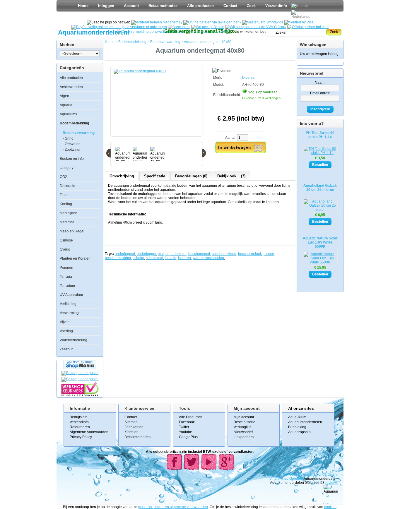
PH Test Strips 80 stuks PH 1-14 (320, 135)
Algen (64, 96)
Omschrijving (122, 176)
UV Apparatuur (71, 295)
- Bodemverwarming (79, 131)
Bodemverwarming (165, 42)
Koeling (66, 204)
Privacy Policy (81, 437)
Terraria (66, 277)
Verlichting (68, 304)
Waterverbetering (73, 340)
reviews (331, 483)
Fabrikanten (133, 427)
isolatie (170, 258)
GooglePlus (188, 437)
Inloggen (106, 6)
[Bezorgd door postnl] (79, 373)
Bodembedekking (74, 123)
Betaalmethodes (162, 6)
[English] (299, 6)
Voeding (66, 331)
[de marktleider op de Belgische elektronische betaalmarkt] (179, 27)
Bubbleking (297, 427)
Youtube (185, 432)
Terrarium (67, 286)
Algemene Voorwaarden (89, 432)
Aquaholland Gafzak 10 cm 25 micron (320, 188)
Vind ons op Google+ (286, 479)
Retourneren (80, 427)
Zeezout (66, 349)
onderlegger (146, 254)
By (300, 474)
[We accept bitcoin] (207, 27)
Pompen (66, 267)
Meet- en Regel (72, 231)
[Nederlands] (301, 14)
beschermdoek (250, 254)
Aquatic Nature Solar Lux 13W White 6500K (320, 242)
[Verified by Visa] (299, 22)
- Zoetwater (72, 150)
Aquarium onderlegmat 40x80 (207, 42)
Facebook (187, 422)
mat (161, 254)
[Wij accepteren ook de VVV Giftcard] (255, 27)
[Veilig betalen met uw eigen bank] (79, 379)
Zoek (251, 6)
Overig (65, 249)
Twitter (184, 427)
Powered (290, 474)
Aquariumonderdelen (305, 422)
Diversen (249, 78)
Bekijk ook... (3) (231, 176)
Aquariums (68, 114)
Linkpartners (244, 437)
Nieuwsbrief (243, 432)
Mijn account (244, 417)
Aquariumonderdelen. (320, 474)
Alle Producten (190, 417)
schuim (138, 258)
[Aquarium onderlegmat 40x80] (157, 104)
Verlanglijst (242, 427)
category (66, 168)
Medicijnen (68, 213)
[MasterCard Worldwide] (262, 22)
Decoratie (67, 186)
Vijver (64, 322)
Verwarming (69, 313)
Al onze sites (301, 408)
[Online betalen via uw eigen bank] (212, 22)
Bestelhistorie (244, 422)
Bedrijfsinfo (79, 417)
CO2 (63, 177)
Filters (64, 195)
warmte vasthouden (208, 258)
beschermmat (199, 254)
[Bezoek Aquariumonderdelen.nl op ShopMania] (80, 368)
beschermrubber (118, 258)
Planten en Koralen (75, 258)
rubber (269, 254)
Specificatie (154, 176)
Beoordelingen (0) (191, 176)
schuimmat (154, 258)
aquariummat (176, 254)
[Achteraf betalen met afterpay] (156, 22)
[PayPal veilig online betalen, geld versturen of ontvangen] (119, 27)
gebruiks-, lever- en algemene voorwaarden (173, 507)
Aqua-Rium (297, 417)
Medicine (67, 222)
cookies (330, 507)
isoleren (184, 258)
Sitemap (131, 422)
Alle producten (200, 6)
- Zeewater (71, 144)
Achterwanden (71, 87)
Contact (230, 6)
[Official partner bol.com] (308, 27)
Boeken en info (72, 159)
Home (83, 6)
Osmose (66, 240)
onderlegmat (125, 254)
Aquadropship (299, 432)
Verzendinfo (276, 6)
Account (131, 6)
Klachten (131, 432)
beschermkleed (224, 254)
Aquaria (66, 105)
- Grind (68, 138)
